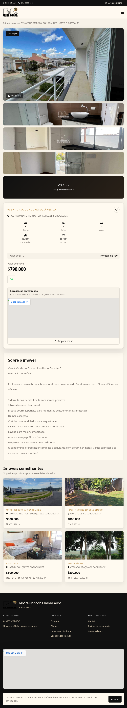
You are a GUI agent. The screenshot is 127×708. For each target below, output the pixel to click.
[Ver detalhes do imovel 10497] (94, 492)
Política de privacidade (99, 625)
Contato (92, 621)
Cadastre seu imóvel (61, 635)
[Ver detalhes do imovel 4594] (94, 545)
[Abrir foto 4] (63, 163)
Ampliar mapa (65, 341)
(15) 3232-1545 (27, 2)
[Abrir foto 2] (63, 114)
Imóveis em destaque (61, 630)
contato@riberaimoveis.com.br (21, 625)
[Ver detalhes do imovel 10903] (32, 492)
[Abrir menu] (122, 12)
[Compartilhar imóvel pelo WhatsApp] (11, 279)
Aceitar (115, 699)
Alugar (54, 625)
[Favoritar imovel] (117, 210)
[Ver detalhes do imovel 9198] (32, 545)
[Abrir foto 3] (63, 138)
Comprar (55, 621)
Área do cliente (95, 630)
